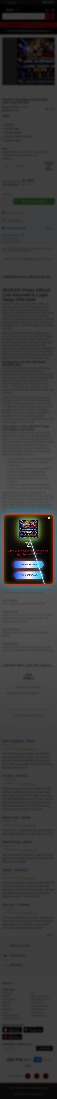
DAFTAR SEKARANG (28, 564)
